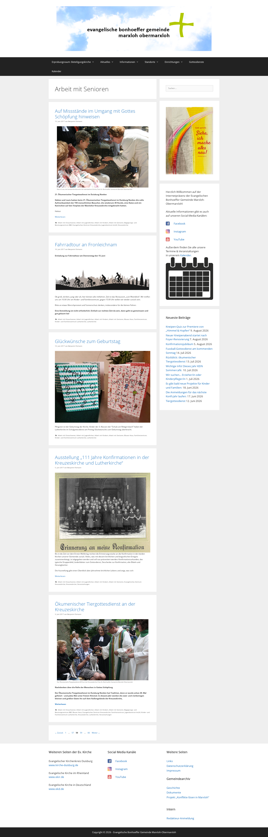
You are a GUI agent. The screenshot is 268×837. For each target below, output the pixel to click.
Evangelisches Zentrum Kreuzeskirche (87, 225)
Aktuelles (105, 61)
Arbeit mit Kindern (101, 223)
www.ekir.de (56, 777)
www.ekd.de (56, 789)
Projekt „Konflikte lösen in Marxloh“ (188, 797)
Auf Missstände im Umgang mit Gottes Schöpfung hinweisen (95, 114)
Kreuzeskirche (123, 225)
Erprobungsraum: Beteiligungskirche (71, 61)
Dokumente (174, 792)
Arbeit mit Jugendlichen (85, 223)
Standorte (150, 61)
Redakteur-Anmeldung (180, 818)
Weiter (96, 732)
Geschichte (173, 788)
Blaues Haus (128, 319)
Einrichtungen (172, 61)
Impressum (174, 770)
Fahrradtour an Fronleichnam (86, 244)
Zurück (59, 732)
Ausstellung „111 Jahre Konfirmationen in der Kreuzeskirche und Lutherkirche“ (102, 460)
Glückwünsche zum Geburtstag (87, 341)
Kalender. (186, 255)
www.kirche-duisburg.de (63, 765)
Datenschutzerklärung (180, 766)
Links (170, 761)
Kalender (56, 71)
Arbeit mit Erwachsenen (67, 223)
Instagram (180, 231)
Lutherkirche (91, 321)
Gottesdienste (196, 61)
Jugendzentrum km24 (109, 225)
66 (89, 732)
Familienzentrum (140, 319)
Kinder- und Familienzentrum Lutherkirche (70, 321)
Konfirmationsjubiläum (179, 344)
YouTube (179, 239)
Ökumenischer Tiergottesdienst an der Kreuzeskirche (95, 607)
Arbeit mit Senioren (116, 223)
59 (81, 732)
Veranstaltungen (83, 584)
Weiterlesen (60, 217)
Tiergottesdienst (175, 401)
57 (73, 732)
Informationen (127, 61)
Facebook (179, 223)
